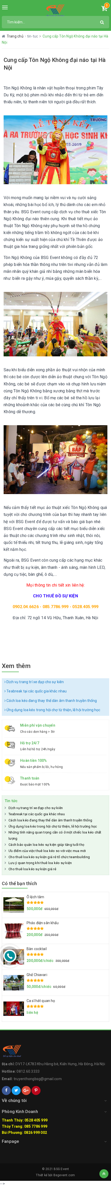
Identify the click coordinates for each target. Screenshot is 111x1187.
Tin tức (11, 801)
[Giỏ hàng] (104, 9)
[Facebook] (6, 1090)
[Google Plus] (26, 1090)
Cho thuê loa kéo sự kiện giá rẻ (32, 869)
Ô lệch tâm (35, 897)
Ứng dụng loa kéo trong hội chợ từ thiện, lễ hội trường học (53, 710)
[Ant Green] (55, 10)
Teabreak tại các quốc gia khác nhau (36, 691)
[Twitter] (16, 1090)
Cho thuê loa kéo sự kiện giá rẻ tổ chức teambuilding (49, 857)
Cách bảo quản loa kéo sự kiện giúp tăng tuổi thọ (46, 845)
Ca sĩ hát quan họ (41, 1001)
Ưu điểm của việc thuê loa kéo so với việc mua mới (47, 851)
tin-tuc (33, 36)
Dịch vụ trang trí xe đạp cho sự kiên (35, 682)
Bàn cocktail (37, 949)
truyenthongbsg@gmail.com (38, 1079)
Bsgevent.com (64, 1175)
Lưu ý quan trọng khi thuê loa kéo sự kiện (40, 863)
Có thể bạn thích (19, 883)
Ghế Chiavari (37, 975)
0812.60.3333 (28, 1071)
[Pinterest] (36, 1090)
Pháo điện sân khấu (43, 923)
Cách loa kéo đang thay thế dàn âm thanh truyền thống (51, 701)
